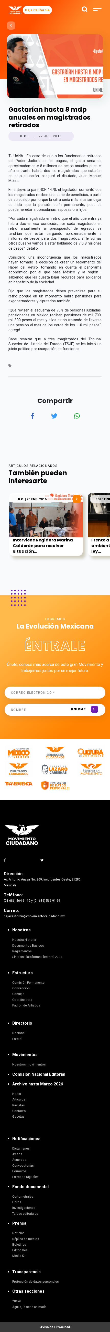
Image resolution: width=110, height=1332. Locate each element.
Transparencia (26, 1271)
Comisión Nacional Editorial (38, 1074)
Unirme (78, 709)
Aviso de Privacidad (55, 1327)
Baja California (37, 10)
